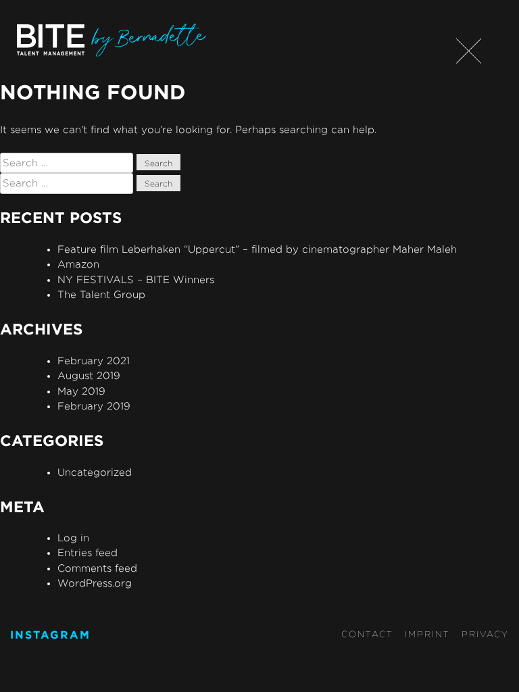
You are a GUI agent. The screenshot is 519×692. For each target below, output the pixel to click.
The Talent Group (101, 294)
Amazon (78, 264)
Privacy (485, 634)
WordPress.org (94, 583)
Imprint (427, 634)
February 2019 (93, 406)
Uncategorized (94, 472)
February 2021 (93, 360)
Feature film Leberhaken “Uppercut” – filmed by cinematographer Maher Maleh (257, 249)
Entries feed (87, 552)
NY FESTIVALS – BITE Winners (135, 279)
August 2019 (88, 375)
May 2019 (81, 391)
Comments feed (97, 568)
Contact (367, 634)
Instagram (50, 634)
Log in (73, 538)
